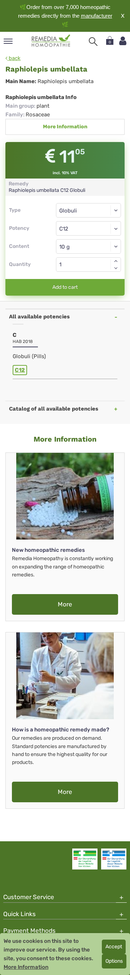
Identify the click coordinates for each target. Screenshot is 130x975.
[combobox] (88, 228)
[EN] (51, 41)
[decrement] (116, 268)
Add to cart (65, 287)
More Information (65, 127)
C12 (20, 370)
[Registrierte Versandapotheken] (85, 859)
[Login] (122, 41)
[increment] (116, 261)
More (65, 604)
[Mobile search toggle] (93, 42)
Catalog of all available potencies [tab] (53, 408)
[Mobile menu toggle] (8, 41)
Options (114, 961)
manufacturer (96, 16)
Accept (113, 947)
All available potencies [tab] (39, 316)
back (14, 58)
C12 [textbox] (63, 229)
